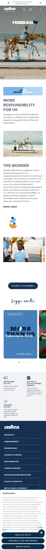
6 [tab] (31, 362)
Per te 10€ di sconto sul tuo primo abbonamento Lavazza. (22, 2)
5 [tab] (28, 362)
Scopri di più (24, 354)
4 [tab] (26, 362)
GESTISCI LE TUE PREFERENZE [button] (23, 541)
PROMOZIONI (10, 448)
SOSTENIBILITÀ (11, 461)
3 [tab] (24, 362)
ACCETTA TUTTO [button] (23, 535)
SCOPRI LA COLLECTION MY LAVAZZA (34, 383)
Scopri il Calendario (23, 286)
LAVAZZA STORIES (13, 455)
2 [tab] (21, 362)
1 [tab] (19, 362)
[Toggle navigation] (40, 9)
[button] (40, 3)
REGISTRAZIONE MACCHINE (17, 475)
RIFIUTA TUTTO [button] (23, 546)
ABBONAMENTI (11, 441)
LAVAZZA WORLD (12, 468)
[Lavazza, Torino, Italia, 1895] (10, 9)
